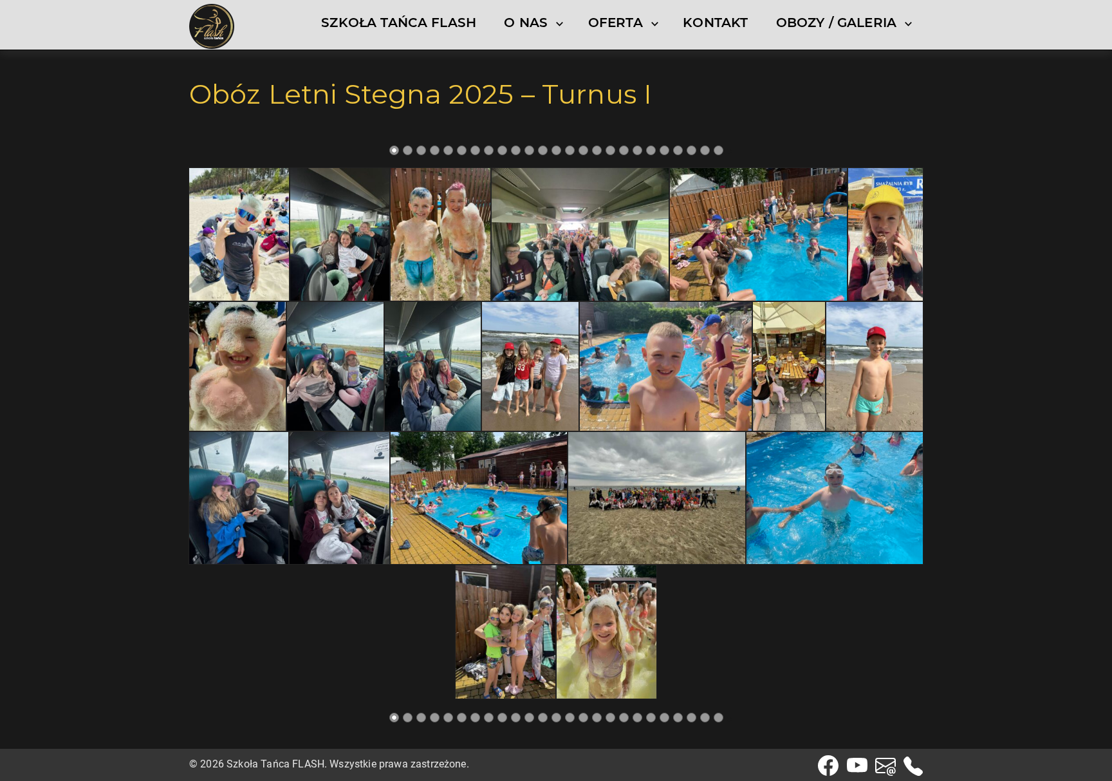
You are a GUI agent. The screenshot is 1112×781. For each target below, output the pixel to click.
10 (516, 150)
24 (705, 150)
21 (664, 150)
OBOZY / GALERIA (836, 22)
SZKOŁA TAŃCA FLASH (398, 22)
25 (718, 150)
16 (597, 150)
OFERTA (615, 22)
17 (610, 150)
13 (556, 150)
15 (583, 150)
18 (624, 150)
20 (651, 150)
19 (637, 150)
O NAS (526, 22)
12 (543, 150)
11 (529, 150)
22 (678, 150)
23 (691, 150)
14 (570, 150)
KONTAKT (715, 22)
